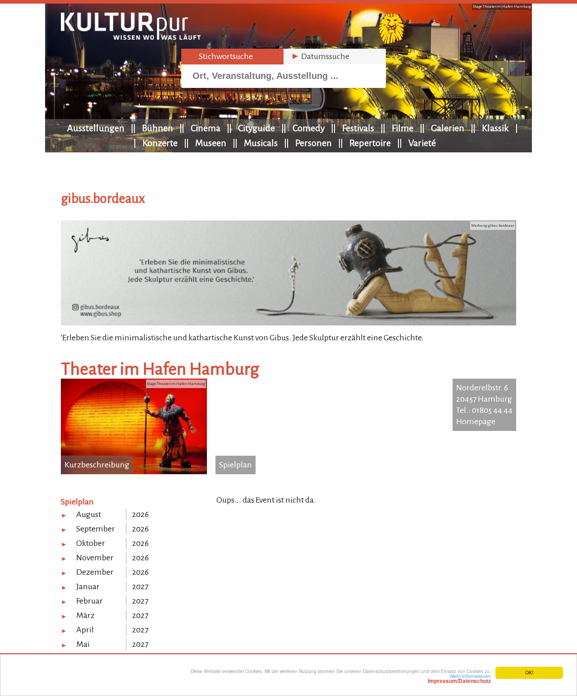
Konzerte (160, 143)
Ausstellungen (95, 128)
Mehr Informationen (459, 678)
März (85, 615)
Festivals (358, 128)
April (85, 629)
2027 (140, 586)
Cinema (205, 128)
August (88, 514)
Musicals (261, 143)
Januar (88, 586)
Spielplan (235, 464)
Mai (83, 644)
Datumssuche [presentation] (320, 56)
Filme (402, 128)
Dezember (95, 572)
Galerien (447, 128)
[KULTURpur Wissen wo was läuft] (131, 36)
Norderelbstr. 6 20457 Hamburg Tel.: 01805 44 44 (484, 399)
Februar (89, 600)
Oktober (90, 543)
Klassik (495, 128)
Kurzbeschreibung (96, 464)
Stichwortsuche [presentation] (220, 56)
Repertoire (370, 143)
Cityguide (256, 128)
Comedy (309, 128)
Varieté (422, 143)
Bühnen (157, 128)
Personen (313, 143)
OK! (529, 672)
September (95, 528)
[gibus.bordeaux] (288, 322)
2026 (140, 514)
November (95, 557)
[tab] (232, 56)
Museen (210, 143)
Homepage (475, 421)
